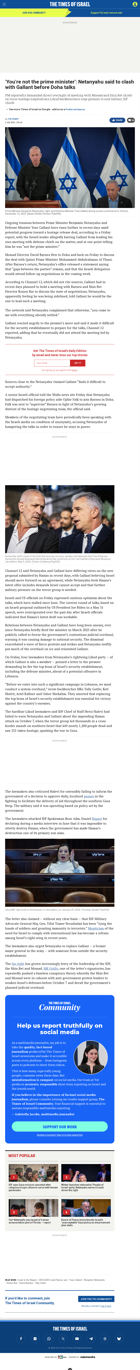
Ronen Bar (12, 1283)
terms (74, 370)
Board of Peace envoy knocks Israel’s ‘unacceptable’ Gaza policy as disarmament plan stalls (85, 1222)
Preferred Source (75, 109)
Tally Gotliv (40, 1283)
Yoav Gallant (75, 1280)
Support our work (60, 1126)
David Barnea (26, 1283)
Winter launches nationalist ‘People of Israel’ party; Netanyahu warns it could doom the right (82, 1187)
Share (119, 120)
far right (18, 964)
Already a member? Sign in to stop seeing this (60, 1134)
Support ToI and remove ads (106, 12)
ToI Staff (13, 119)
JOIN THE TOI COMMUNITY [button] (96, 1298)
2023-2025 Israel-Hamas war (53, 1280)
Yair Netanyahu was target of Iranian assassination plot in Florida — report (30, 1221)
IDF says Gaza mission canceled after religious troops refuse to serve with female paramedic (33, 1187)
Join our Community (34, 12)
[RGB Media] (63, 1357)
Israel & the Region (27, 1280)
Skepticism (96, 928)
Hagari (97, 818)
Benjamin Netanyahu (94, 1280)
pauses (89, 796)
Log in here (106, 1305)
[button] (135, 4)
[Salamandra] (87, 1357)
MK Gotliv (51, 968)
